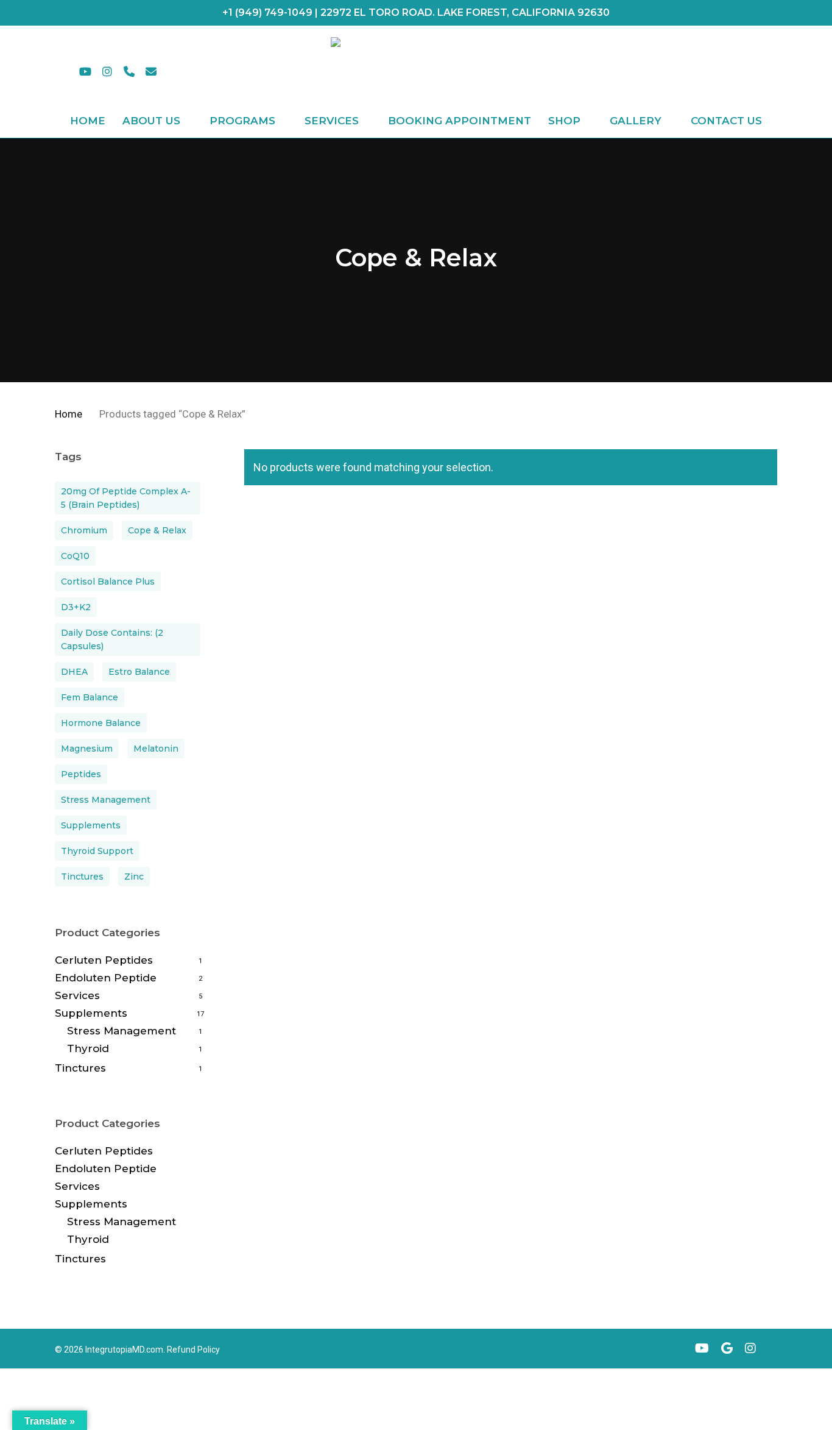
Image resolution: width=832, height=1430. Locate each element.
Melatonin (155, 748)
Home (68, 414)
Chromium (84, 530)
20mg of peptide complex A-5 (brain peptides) (126, 498)
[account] (739, 71)
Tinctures (82, 876)
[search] (707, 71)
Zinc (134, 876)
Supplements (91, 825)
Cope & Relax (157, 530)
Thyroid (88, 1048)
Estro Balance (139, 671)
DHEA (74, 671)
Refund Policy (193, 1349)
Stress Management (105, 799)
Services (77, 995)
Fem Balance (89, 697)
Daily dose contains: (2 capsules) (112, 639)
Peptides (81, 774)
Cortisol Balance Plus (108, 581)
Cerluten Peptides (104, 960)
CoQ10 (75, 555)
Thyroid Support (97, 850)
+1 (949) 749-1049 (267, 12)
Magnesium (87, 748)
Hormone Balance (101, 722)
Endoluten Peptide (106, 978)
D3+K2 (76, 607)
